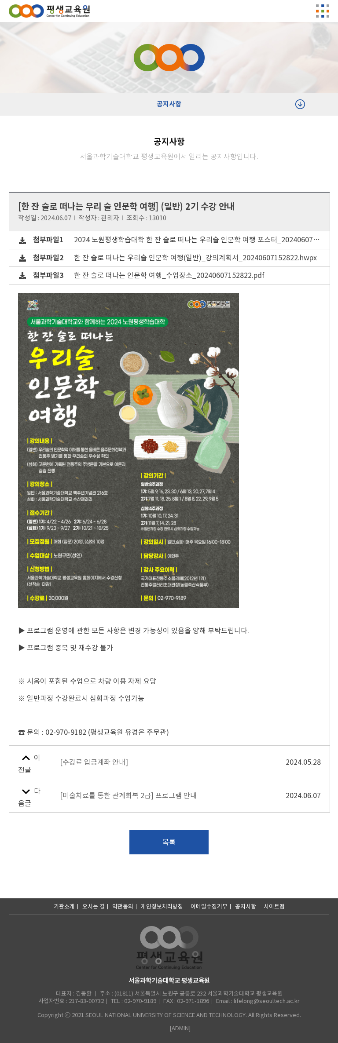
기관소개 (64, 906)
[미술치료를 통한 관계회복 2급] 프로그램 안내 (128, 795)
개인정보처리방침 (162, 906)
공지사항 (169, 104)
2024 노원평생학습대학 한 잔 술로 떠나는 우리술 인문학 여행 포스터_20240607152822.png (177, 240)
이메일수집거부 (209, 906)
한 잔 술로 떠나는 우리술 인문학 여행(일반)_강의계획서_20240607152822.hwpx (175, 258)
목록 (169, 842)
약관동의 (122, 906)
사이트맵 (274, 906)
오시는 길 (93, 906)
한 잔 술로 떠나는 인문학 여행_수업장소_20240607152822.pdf (149, 275)
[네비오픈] (322, 11)
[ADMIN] (180, 1028)
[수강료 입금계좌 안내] (94, 762)
